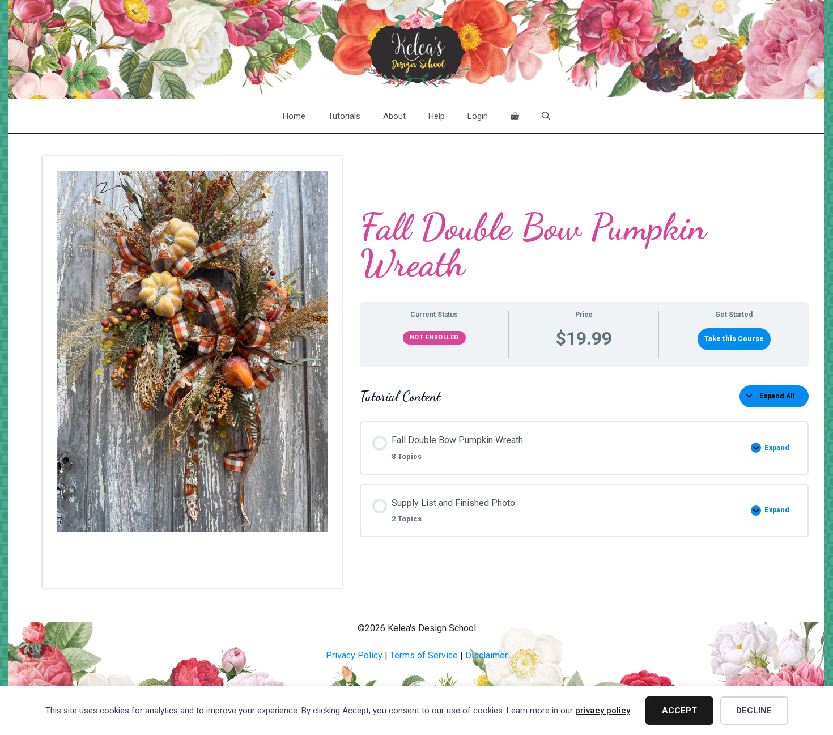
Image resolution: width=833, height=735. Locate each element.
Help (436, 116)
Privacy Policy (354, 655)
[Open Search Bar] (546, 116)
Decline (754, 711)
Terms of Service (424, 655)
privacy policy (602, 711)
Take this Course (734, 339)
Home (294, 116)
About (394, 116)
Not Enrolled (434, 337)
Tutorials (344, 116)
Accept (679, 711)
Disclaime (485, 655)
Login (478, 116)
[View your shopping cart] (514, 116)
